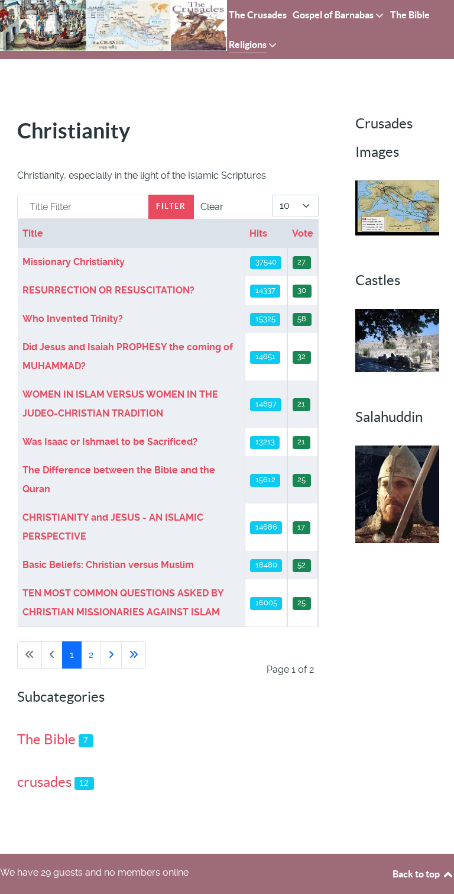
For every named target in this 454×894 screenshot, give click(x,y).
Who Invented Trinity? (72, 318)
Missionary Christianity (73, 261)
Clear (211, 206)
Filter (171, 206)
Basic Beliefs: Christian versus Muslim (108, 564)
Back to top (417, 874)
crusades (44, 782)
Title (32, 233)
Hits (258, 233)
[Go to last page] (133, 655)
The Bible (46, 739)
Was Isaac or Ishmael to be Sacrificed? (109, 441)
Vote (302, 233)
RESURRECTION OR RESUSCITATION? (108, 290)
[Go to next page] (111, 655)
